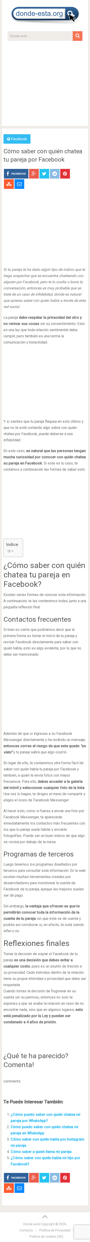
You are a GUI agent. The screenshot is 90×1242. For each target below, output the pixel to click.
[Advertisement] (45, 85)
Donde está (31, 1224)
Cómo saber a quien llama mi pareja (41, 1152)
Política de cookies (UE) (46, 1236)
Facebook (19, 139)
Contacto (26, 1230)
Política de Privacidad (54, 1230)
